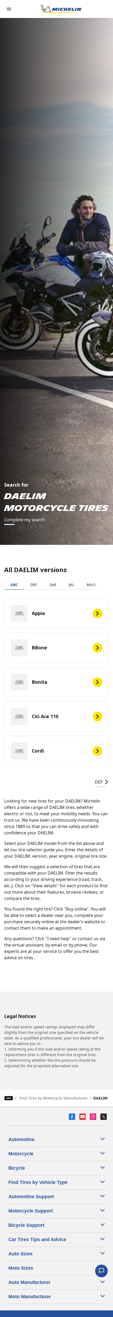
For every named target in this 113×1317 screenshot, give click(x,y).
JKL (71, 584)
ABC (14, 584)
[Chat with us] (101, 1271)
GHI (53, 584)
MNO (91, 584)
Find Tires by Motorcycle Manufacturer (53, 1098)
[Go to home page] (61, 9)
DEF (33, 584)
